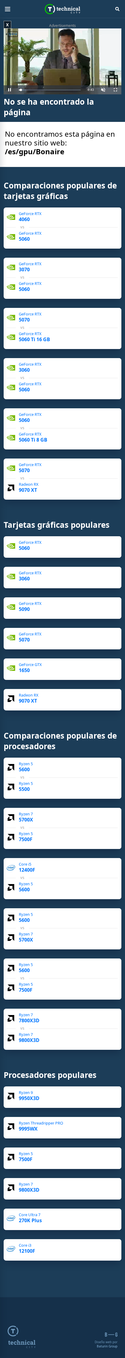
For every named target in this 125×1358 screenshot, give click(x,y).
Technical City (62, 9)
